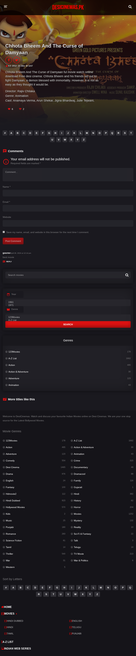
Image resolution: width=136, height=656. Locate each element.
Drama (9, 474)
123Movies (14, 351)
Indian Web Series (17, 648)
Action (11, 365)
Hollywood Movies (15, 507)
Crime (77, 460)
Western (10, 567)
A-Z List (12, 358)
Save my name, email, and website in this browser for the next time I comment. (47, 232)
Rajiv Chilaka (26, 91)
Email (6, 202)
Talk (76, 540)
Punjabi (10, 527)
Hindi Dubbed (13, 500)
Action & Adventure (18, 371)
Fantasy (10, 487)
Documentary (81, 467)
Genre (14, 309)
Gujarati (78, 487)
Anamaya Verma (24, 100)
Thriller (9, 553)
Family (77, 480)
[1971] (68, 305)
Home (8, 607)
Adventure (13, 378)
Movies (77, 514)
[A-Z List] (68, 320)
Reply (9, 261)
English (9, 480)
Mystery (78, 520)
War (8, 560)
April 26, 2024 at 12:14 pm (20, 253)
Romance (11, 533)
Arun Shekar (44, 100)
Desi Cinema (12, 467)
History (77, 500)
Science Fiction (14, 540)
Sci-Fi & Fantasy (82, 533)
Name (6, 186)
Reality (77, 527)
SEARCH (68, 324)
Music (9, 520)
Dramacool (79, 474)
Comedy (10, 460)
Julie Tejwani (85, 100)
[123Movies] (68, 317)
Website (7, 217)
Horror (77, 507)
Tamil (8, 547)
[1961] (68, 302)
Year (13, 294)
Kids (8, 514)
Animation (21, 96)
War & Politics (81, 560)
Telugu (77, 547)
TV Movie (79, 553)
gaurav (6, 253)
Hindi (76, 494)
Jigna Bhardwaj (65, 100)
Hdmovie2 (11, 494)
